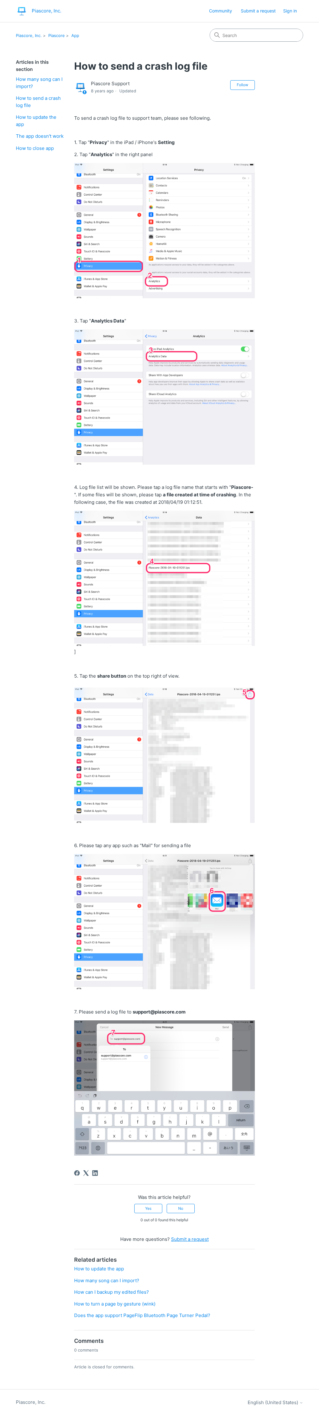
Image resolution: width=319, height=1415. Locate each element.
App (75, 35)
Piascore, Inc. (29, 35)
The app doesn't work (40, 136)
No (180, 1208)
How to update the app (36, 120)
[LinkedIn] (95, 1173)
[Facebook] (77, 1173)
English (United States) (273, 1402)
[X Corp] (86, 1173)
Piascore (56, 35)
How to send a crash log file (38, 101)
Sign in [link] (290, 10)
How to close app (35, 148)
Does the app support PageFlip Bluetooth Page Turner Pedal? (142, 1315)
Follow (242, 84)
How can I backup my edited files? (111, 1292)
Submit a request (258, 10)
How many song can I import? (39, 82)
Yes (148, 1208)
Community (220, 10)
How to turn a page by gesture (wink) (114, 1304)
